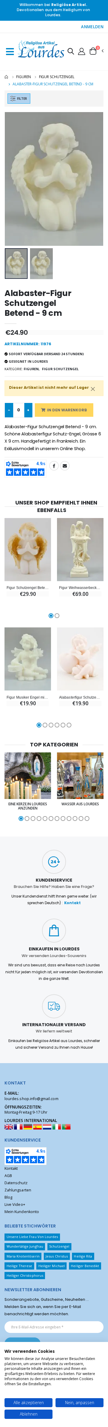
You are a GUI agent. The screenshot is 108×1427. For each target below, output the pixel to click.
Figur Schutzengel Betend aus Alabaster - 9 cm (28, 588)
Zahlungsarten (17, 1190)
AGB (8, 1175)
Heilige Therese (19, 1266)
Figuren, (32, 369)
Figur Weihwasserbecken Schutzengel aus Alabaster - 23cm (80, 588)
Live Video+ (14, 1204)
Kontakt (72, 903)
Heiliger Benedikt (85, 1266)
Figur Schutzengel (56, 76)
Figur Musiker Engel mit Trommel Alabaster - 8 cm (28, 697)
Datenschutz (16, 1182)
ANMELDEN (92, 26)
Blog (8, 1197)
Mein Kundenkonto (21, 1211)
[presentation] (13, 179)
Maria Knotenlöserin (23, 1256)
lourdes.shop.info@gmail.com (31, 1098)
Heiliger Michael (51, 1266)
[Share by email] (65, 466)
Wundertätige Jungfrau (25, 1246)
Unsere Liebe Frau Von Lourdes (32, 1236)
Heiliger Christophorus (25, 1275)
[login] (81, 51)
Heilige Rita (83, 1256)
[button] (71, 52)
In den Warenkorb (67, 410)
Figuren (23, 76)
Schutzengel (59, 1246)
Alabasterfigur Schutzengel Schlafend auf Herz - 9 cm (80, 697)
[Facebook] (54, 466)
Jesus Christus (57, 1256)
